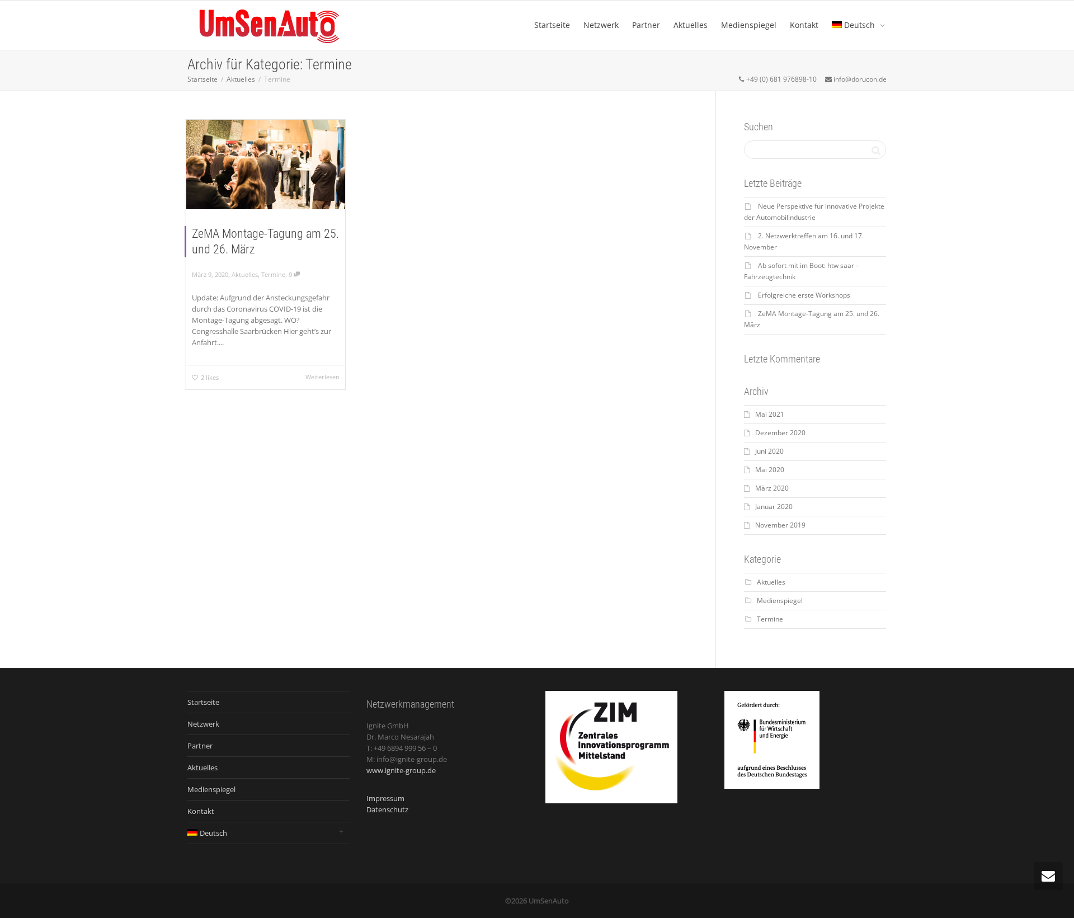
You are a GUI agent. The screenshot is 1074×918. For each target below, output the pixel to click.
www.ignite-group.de (401, 770)
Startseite (552, 25)
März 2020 (772, 488)
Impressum (385, 798)
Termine (273, 274)
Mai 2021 (769, 414)
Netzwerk (601, 25)
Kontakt (804, 25)
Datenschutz (387, 809)
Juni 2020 (769, 451)
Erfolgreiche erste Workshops (804, 295)
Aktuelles (690, 25)
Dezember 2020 (780, 432)
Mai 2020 (769, 469)
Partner (646, 25)
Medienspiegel (748, 25)
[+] (265, 164)
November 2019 (780, 525)
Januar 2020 (774, 506)
